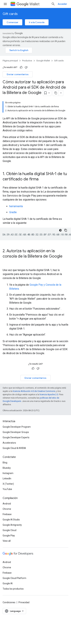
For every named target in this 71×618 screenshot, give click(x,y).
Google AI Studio (11, 519)
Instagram (8, 473)
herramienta (16, 206)
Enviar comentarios (18, 74)
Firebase (7, 514)
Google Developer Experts (16, 437)
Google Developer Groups (16, 432)
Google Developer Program (17, 426)
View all (7, 541)
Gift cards (10, 14)
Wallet (34, 4)
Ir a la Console (37, 22)
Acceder (62, 4)
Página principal (10, 60)
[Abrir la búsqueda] (53, 4)
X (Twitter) (8, 483)
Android (7, 503)
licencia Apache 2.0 (49, 394)
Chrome (7, 509)
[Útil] (21, 67)
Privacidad (23, 602)
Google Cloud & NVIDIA (14, 448)
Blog (5, 462)
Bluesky (7, 468)
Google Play (9, 535)
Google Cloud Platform (14, 578)
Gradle (13, 212)
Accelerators (9, 442)
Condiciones (9, 602)
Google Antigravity (12, 525)
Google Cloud (9, 530)
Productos (27, 60)
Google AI (8, 583)
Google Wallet (43, 60)
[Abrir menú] (5, 4)
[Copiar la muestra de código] (65, 230)
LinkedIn (7, 478)
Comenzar (12, 22)
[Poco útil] (26, 67)
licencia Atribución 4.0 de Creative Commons (34, 391)
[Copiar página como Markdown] (56, 93)
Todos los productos (13, 588)
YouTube (7, 489)
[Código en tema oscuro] (60, 230)
